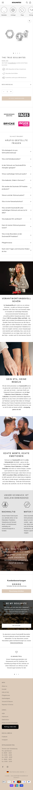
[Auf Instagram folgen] (7, 767)
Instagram (5, 740)
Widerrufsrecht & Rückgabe (10, 723)
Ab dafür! (16, 625)
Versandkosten (12, 63)
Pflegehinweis (6, 695)
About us (4, 686)
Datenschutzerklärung (16, 643)
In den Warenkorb (16, 98)
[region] (16, 661)
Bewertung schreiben (16, 591)
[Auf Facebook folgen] (3, 767)
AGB (3, 713)
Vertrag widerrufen (10, 727)
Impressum (5, 716)
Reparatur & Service (7, 704)
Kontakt (4, 689)
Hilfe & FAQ (5, 692)
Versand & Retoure (7, 701)
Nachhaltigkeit (6, 698)
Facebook (4, 737)
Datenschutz (5, 720)
